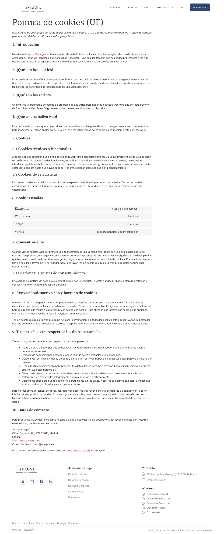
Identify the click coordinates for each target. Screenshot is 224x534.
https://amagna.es (38, 54)
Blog (147, 7)
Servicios (115, 7)
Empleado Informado (170, 7)
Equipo (132, 7)
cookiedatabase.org (78, 450)
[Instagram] (32, 481)
